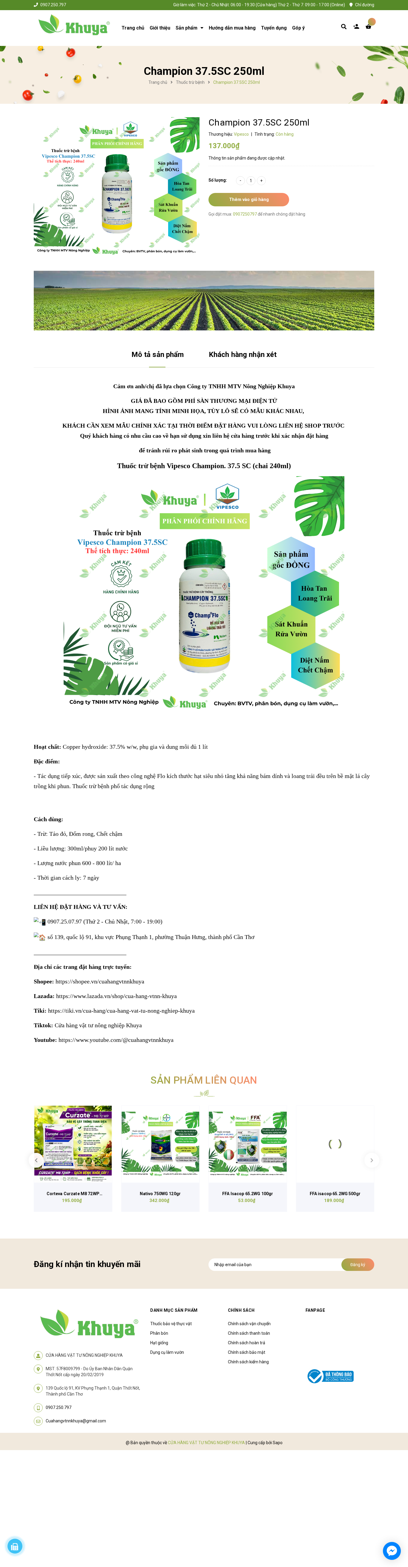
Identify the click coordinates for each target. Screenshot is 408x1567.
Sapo (278, 1442)
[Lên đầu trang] (395, 1528)
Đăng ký (357, 1264)
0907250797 (245, 214)
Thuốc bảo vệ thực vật (171, 1323)
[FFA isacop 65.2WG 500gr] (335, 1144)
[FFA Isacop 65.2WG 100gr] (248, 1144)
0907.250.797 (53, 4)
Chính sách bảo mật (246, 1352)
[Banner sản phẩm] (204, 300)
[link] (100, 981)
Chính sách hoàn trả (246, 1342)
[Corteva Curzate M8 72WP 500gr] (73, 1144)
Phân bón (159, 1333)
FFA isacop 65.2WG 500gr (335, 1193)
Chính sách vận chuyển (249, 1323)
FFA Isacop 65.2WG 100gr (247, 1193)
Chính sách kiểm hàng (248, 1361)
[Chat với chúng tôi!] (392, 1551)
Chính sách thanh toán (249, 1333)
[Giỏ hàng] (369, 28)
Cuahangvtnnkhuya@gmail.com (76, 1421)
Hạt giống (159, 1342)
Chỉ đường (364, 4)
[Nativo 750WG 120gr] (161, 1144)
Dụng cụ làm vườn (167, 1352)
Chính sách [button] (241, 1310)
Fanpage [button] (315, 1310)
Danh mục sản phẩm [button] (174, 1310)
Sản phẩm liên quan (204, 1080)
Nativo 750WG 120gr (160, 1193)
